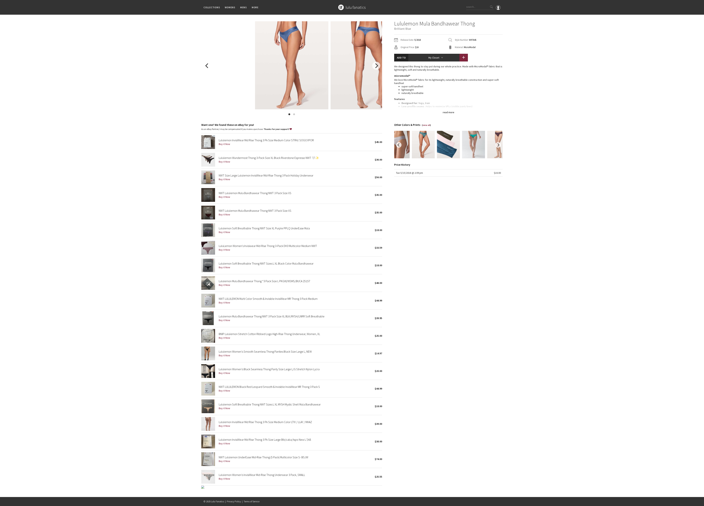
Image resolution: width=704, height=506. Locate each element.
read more (448, 112)
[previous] (207, 66)
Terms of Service (251, 501)
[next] (376, 66)
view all (426, 125)
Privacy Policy (234, 501)
